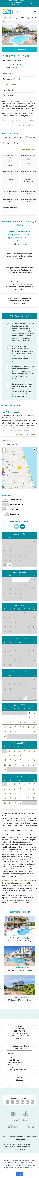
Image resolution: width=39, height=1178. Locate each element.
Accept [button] (19, 1174)
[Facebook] (7, 1102)
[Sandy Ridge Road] (21, 452)
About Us (19, 1080)
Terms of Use (31, 1136)
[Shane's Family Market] (2, 470)
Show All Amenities (28, 149)
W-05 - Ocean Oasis (19, 938)
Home (19, 1077)
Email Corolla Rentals (15, 1062)
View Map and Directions (17, 1070)
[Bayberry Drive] (28, 472)
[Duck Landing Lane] (32, 485)
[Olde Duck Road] (24, 461)
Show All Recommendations (25, 434)
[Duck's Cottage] (3, 474)
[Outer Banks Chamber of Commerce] (26, 1114)
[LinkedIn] (22, 1102)
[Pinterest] (32, 1102)
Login (5, 18)
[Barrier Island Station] (23, 457)
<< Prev (16, 526)
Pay (10, 18)
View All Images (19, 49)
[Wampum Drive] (30, 478)
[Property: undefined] (19, 467)
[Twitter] (12, 1102)
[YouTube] (17, 1102)
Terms (35, 487)
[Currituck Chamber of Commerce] (19, 1120)
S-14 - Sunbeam (19, 997)
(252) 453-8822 (13, 1060)
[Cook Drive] (27, 470)
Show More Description (26, 125)
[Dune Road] (26, 467)
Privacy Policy (21, 1139)
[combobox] (24, 11)
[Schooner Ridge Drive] (31, 480)
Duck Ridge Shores (10, 84)
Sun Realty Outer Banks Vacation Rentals (17, 881)
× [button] (34, 1157)
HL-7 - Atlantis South (19, 967)
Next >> (22, 526)
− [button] (4, 452)
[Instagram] (27, 1102)
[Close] (30, 3)
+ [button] (4, 449)
